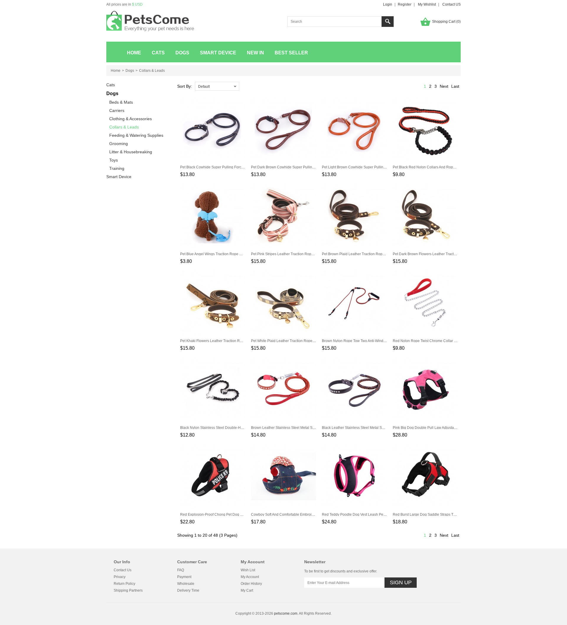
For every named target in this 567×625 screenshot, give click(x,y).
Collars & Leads (152, 71)
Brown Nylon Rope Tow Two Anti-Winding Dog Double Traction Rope (377, 341)
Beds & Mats (121, 102)
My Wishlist (427, 4)
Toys (113, 160)
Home (134, 52)
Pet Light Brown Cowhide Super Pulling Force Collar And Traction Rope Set (382, 167)
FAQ (180, 570)
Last (455, 86)
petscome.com (285, 613)
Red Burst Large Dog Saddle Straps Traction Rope (433, 514)
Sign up (401, 582)
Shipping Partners (128, 590)
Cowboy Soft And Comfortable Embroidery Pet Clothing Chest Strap (305, 514)
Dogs (182, 52)
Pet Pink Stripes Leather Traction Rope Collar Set (290, 254)
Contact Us (122, 570)
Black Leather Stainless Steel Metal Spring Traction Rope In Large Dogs (379, 428)
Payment (184, 577)
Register (404, 4)
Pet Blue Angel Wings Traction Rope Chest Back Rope (223, 254)
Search (388, 21)
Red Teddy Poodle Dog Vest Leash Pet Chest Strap (363, 514)
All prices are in (124, 4)
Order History (251, 584)
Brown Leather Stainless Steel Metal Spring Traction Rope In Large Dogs (309, 428)
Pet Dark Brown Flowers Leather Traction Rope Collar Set (439, 254)
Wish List (248, 570)
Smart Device (218, 52)
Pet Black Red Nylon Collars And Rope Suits (428, 167)
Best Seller (291, 52)
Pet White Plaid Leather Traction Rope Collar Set (290, 341)
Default (204, 86)
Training (116, 168)
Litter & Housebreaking (130, 151)
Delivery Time (188, 590)
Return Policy (124, 584)
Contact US (451, 4)
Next (444, 86)
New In (255, 52)
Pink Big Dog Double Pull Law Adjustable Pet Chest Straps (440, 428)
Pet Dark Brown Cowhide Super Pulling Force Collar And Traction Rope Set (311, 167)
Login (387, 4)
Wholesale (185, 584)
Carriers (116, 110)
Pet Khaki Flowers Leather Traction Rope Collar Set (221, 341)
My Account (250, 577)
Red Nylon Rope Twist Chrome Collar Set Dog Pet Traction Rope (445, 341)
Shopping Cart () (446, 21)
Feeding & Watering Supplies (136, 135)
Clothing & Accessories (130, 118)
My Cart (247, 590)
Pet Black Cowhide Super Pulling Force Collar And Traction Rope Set (235, 167)
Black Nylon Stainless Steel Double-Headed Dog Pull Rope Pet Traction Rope (242, 428)
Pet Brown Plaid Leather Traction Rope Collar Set (361, 254)
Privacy (120, 577)
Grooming (118, 143)
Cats (158, 52)
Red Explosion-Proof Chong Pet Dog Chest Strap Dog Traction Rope (235, 514)
